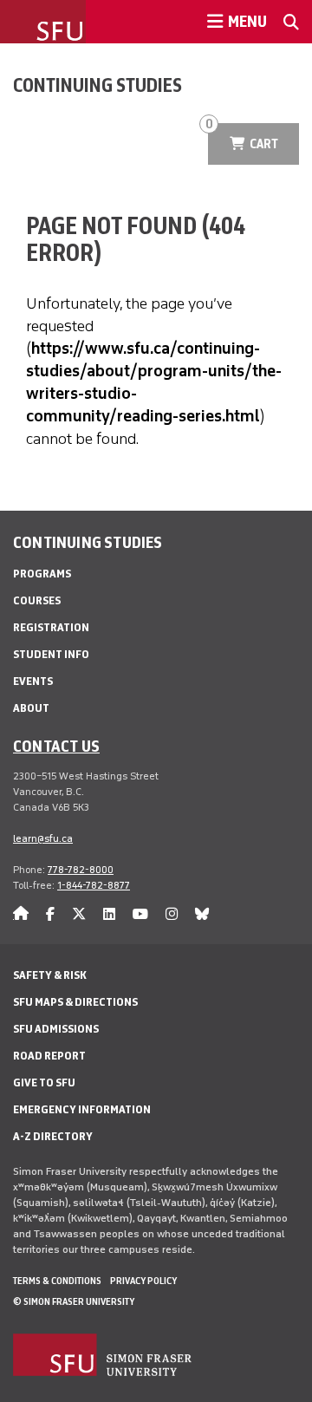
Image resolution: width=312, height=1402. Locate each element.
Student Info (51, 654)
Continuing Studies (97, 85)
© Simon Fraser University (73, 1301)
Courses (37, 600)
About (31, 708)
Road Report (49, 1055)
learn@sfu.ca (43, 838)
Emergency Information (82, 1109)
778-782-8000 (81, 870)
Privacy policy (143, 1281)
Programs (42, 573)
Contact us (56, 745)
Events (33, 681)
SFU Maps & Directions (75, 1001)
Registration (51, 627)
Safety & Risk (50, 975)
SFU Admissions (56, 1028)
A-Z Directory (53, 1136)
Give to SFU (44, 1082)
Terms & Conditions (57, 1281)
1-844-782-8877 (93, 885)
